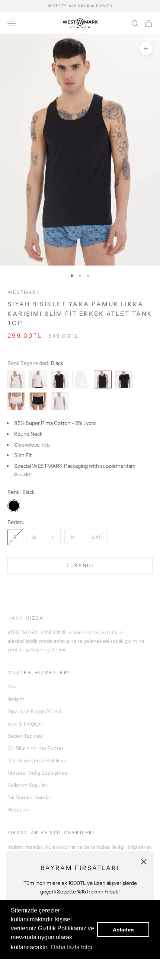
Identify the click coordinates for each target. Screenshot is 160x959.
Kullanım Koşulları (27, 785)
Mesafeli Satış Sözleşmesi (37, 772)
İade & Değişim (25, 723)
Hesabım (17, 809)
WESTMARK (23, 292)
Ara (11, 686)
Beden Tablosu (24, 736)
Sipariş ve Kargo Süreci (34, 711)
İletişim (16, 699)
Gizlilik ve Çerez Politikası (36, 760)
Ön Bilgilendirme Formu (35, 748)
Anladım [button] (123, 930)
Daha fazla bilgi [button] (71, 947)
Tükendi (79, 565)
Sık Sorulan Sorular (29, 797)
